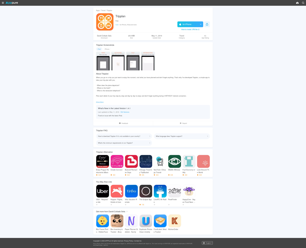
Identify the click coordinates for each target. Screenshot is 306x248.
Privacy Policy (128, 241)
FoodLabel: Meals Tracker (160, 230)
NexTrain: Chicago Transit (160, 171)
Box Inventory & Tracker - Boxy (117, 230)
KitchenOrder (173, 229)
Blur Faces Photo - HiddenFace (102, 230)
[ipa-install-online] (297, 3)
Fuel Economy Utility (189, 171)
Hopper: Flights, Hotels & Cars (117, 200)
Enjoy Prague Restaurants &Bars (102, 171)
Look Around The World (203, 171)
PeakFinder (172, 199)
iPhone (107, 49)
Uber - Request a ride (102, 200)
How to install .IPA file (189, 29)
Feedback (125, 123)
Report (184, 123)
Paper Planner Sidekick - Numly (131, 230)
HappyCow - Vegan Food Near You (189, 200)
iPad (99, 49)
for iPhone (187, 24)
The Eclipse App (145, 199)
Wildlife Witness (174, 170)
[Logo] (12, 3)
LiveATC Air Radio (160, 200)
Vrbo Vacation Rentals (131, 200)
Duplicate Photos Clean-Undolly (145, 230)
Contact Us (137, 241)
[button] (3, 3)
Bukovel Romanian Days (131, 171)
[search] (303, 3)
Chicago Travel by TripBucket (145, 171)
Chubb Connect (116, 170)
